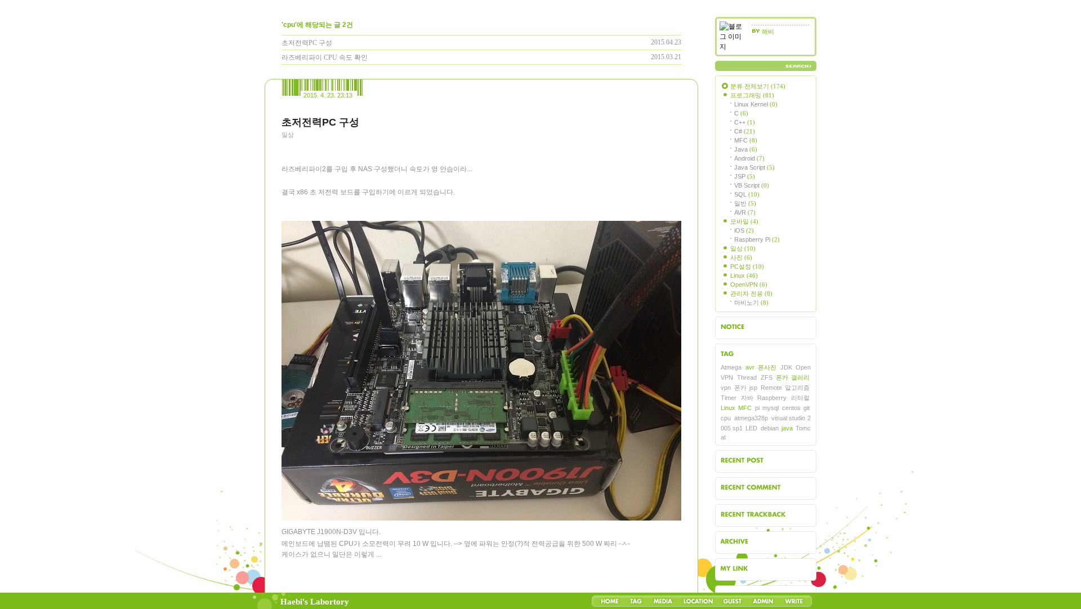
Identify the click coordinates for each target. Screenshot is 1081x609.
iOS (744, 230)
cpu (726, 418)
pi (757, 407)
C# (744, 131)
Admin (763, 601)
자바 (747, 397)
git (806, 407)
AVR (745, 212)
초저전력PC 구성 (307, 43)
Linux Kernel (756, 104)
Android (749, 158)
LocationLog (697, 601)
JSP (744, 176)
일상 (288, 134)
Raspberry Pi (757, 239)
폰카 (740, 387)
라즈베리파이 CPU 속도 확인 (325, 57)
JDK (786, 367)
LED (751, 428)
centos (791, 407)
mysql (770, 407)
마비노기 (751, 302)
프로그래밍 (752, 95)
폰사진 (767, 367)
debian (770, 428)
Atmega (731, 367)
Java (745, 149)
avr (749, 367)
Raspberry (772, 397)
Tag (636, 601)
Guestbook (732, 601)
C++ (744, 122)
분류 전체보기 (757, 86)
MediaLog (662, 601)
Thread (747, 377)
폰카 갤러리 (793, 377)
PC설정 (747, 266)
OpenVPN (748, 284)
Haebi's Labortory (314, 601)
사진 (741, 257)
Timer (728, 397)
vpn (726, 387)
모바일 (744, 221)
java (787, 428)
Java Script (754, 167)
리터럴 (800, 397)
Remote (771, 387)
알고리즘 (797, 387)
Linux (744, 275)
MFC (745, 140)
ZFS (766, 377)
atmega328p (751, 418)
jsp (753, 387)
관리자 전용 (751, 293)
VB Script (751, 185)
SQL (747, 194)
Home (609, 601)
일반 (745, 203)
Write (794, 601)
